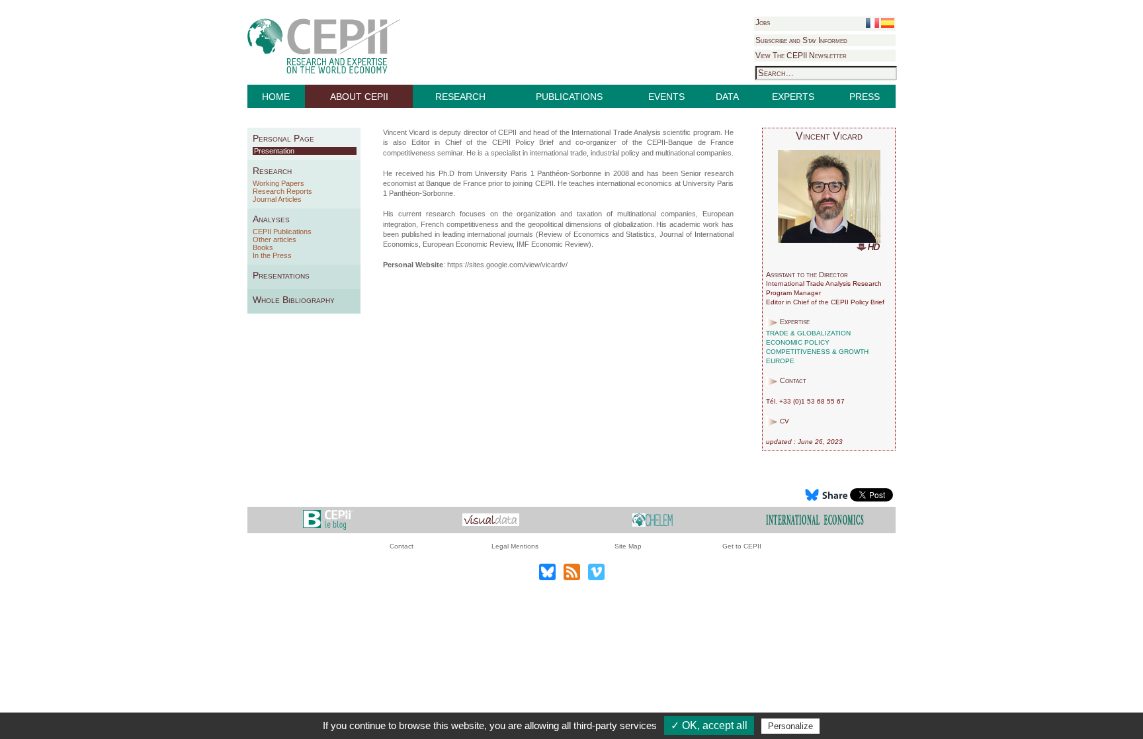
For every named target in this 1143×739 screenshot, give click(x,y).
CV (784, 421)
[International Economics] (815, 519)
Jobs (762, 22)
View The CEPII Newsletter (801, 55)
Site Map (628, 546)
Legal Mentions (514, 546)
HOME (276, 96)
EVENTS (666, 96)
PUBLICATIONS (569, 96)
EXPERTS (793, 96)
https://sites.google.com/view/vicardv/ (507, 265)
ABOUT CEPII (359, 96)
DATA (727, 96)
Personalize (790, 726)
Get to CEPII (741, 546)
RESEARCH (460, 96)
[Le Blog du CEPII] (328, 519)
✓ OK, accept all (709, 725)
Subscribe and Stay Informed (801, 40)
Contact (401, 546)
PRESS (864, 96)
